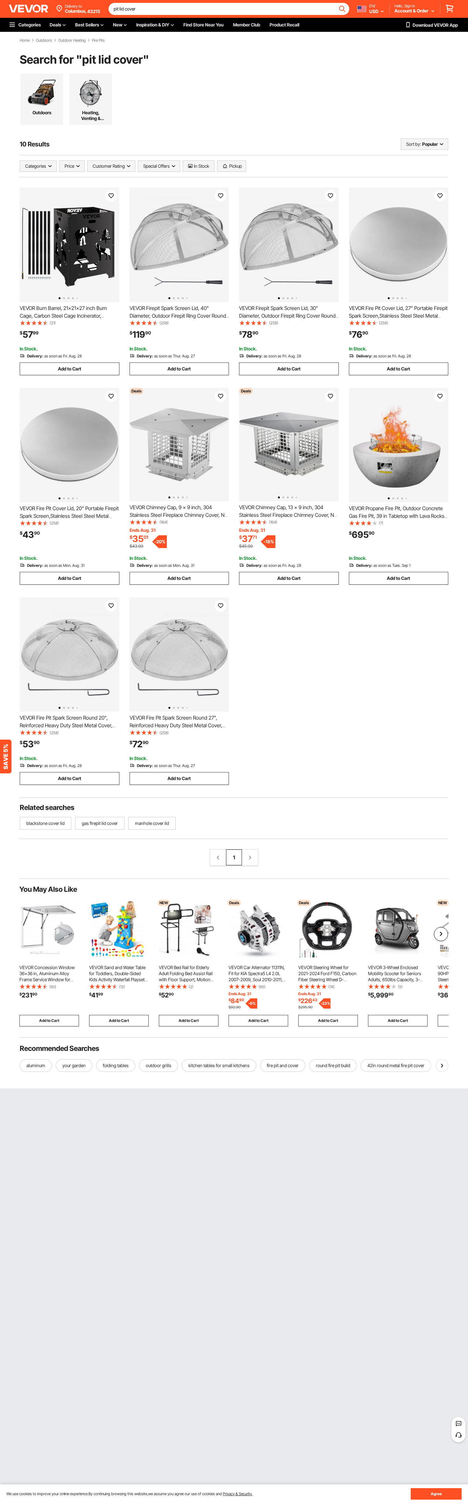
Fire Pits (98, 40)
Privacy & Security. (237, 1493)
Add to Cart (69, 368)
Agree (436, 1493)
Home (25, 40)
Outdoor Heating (72, 40)
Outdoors (44, 40)
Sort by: (413, 144)
